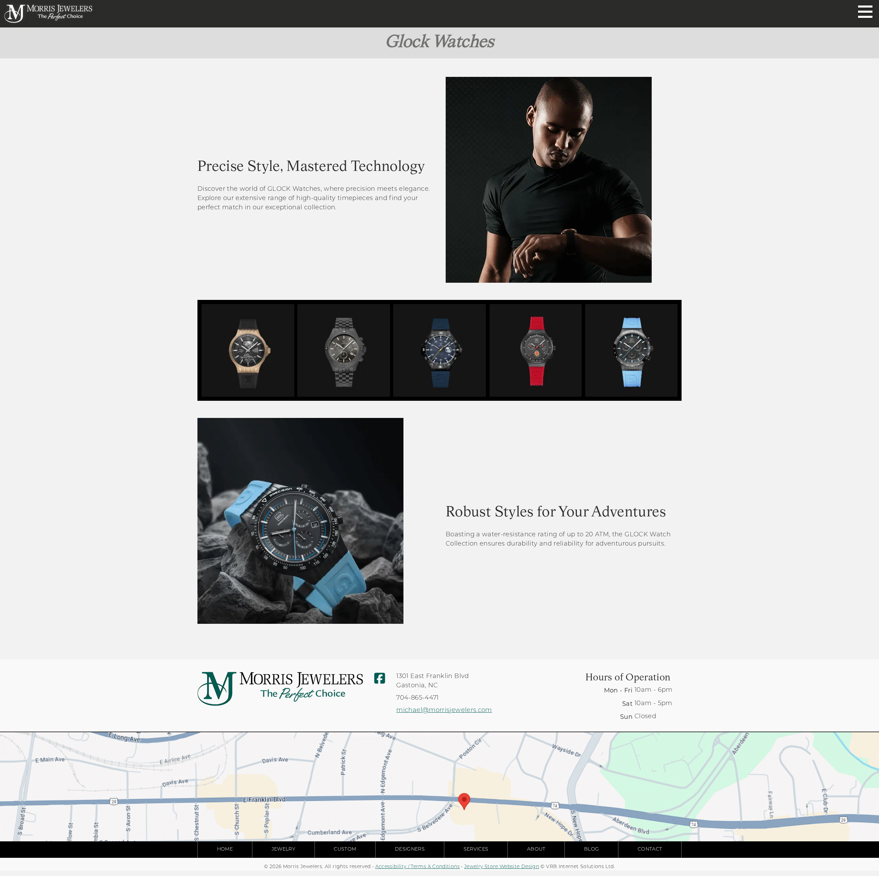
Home (225, 849)
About (536, 849)
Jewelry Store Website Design (501, 866)
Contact (650, 849)
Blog (591, 849)
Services (476, 849)
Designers (410, 849)
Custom (345, 849)
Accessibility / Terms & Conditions (417, 866)
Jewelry (284, 849)
